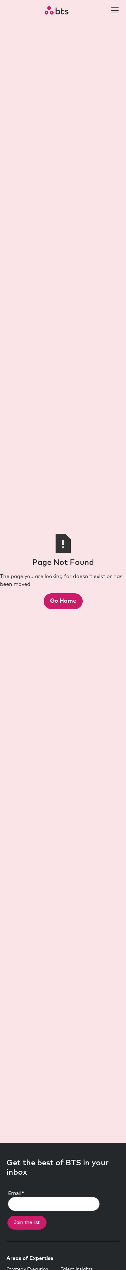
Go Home (63, 601)
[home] (56, 10)
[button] (113, 10)
